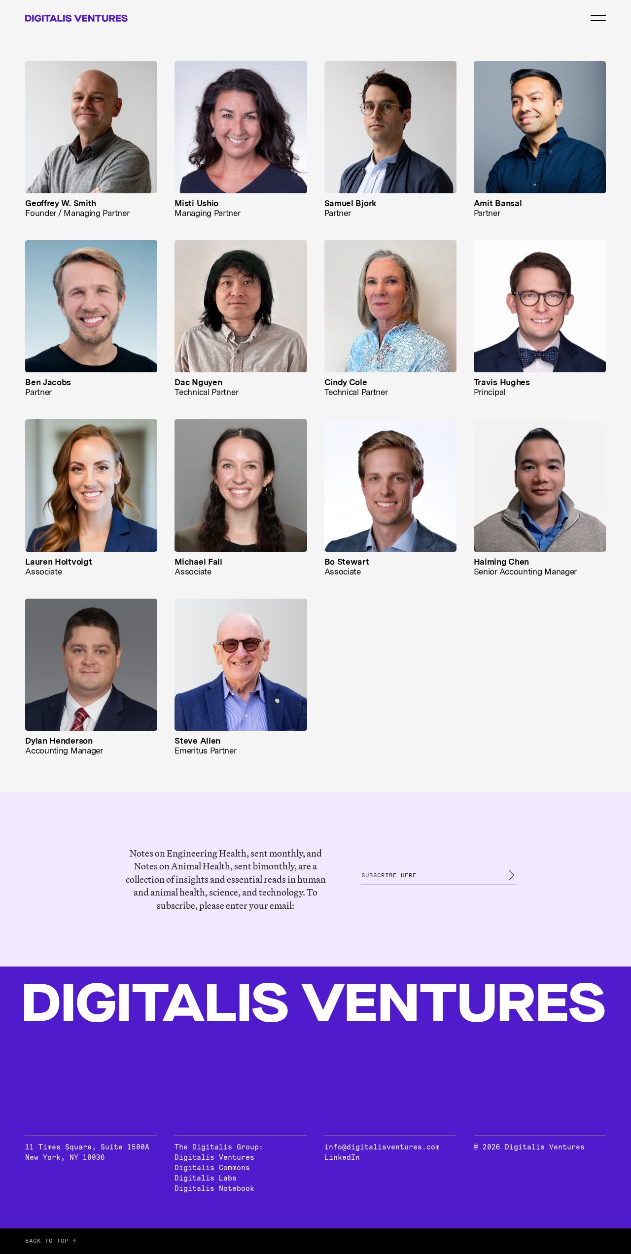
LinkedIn (342, 1157)
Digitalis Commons (212, 1168)
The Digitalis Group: (219, 1147)
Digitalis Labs (206, 1178)
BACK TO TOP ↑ (50, 1240)
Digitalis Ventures (214, 1157)
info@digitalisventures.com (382, 1147)
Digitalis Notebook (214, 1188)
